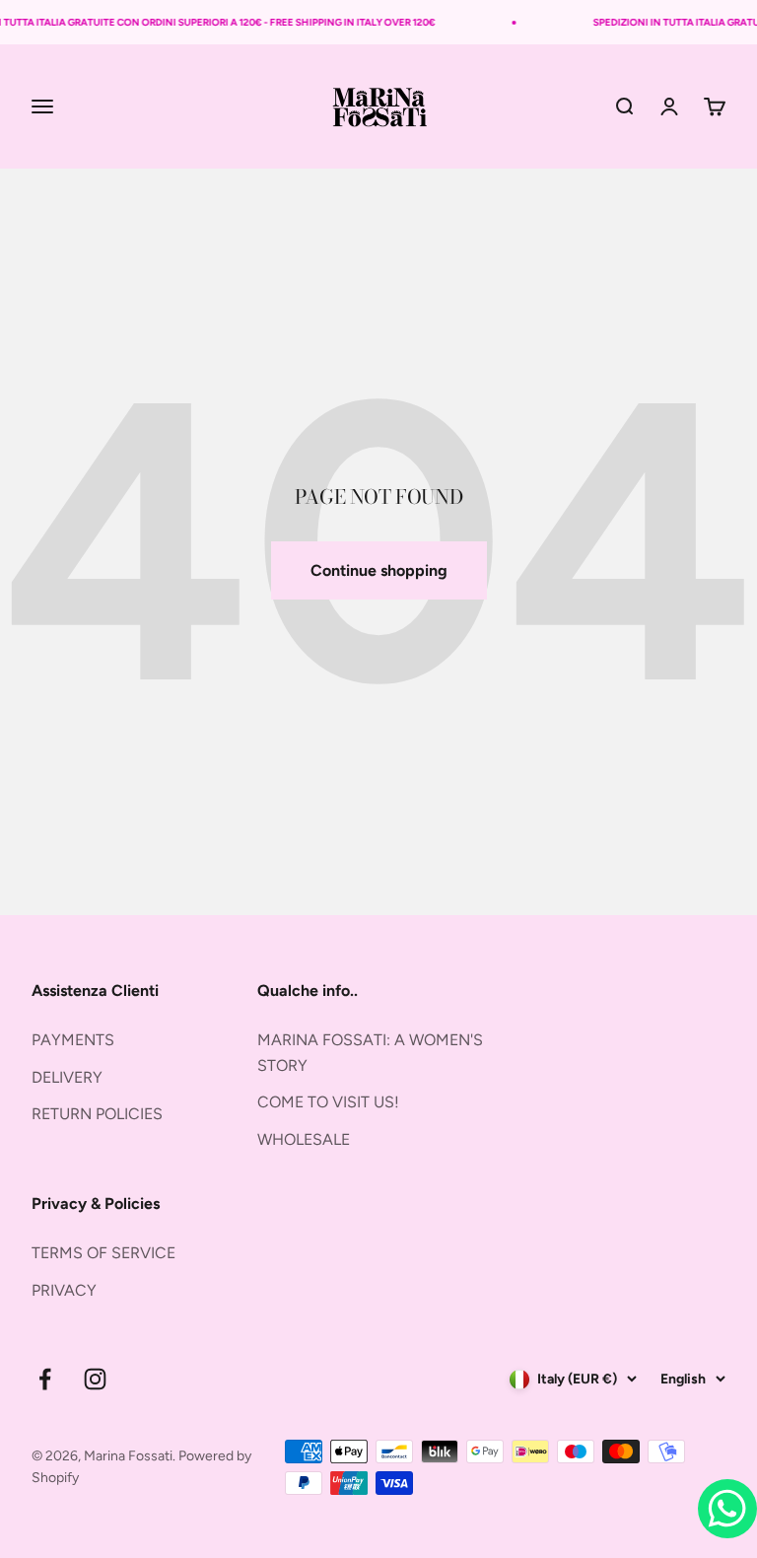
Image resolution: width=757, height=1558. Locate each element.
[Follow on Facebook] (45, 1379)
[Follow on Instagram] (95, 1379)
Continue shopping (378, 570)
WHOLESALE (303, 1139)
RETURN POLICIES (97, 1113)
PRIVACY (64, 1290)
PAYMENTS (73, 1039)
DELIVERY (67, 1077)
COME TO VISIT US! (328, 1102)
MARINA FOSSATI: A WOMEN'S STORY (370, 1052)
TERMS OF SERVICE (103, 1252)
